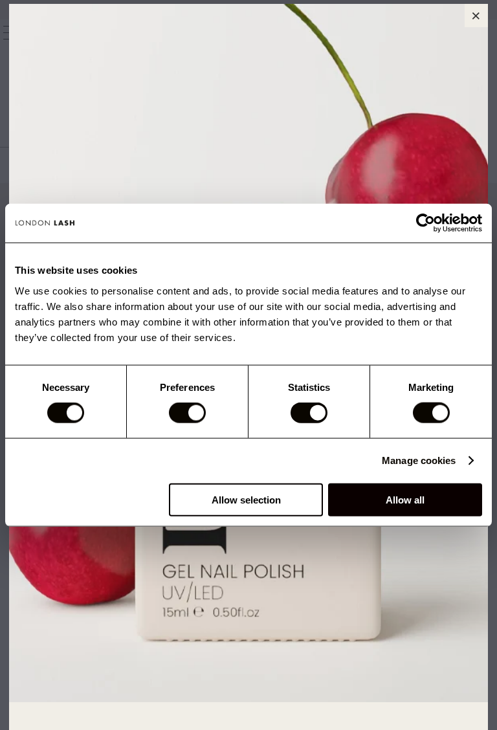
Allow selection (246, 499)
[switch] (187, 413)
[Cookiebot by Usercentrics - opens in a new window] (425, 223)
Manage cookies (419, 460)
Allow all (405, 499)
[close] (476, 15)
